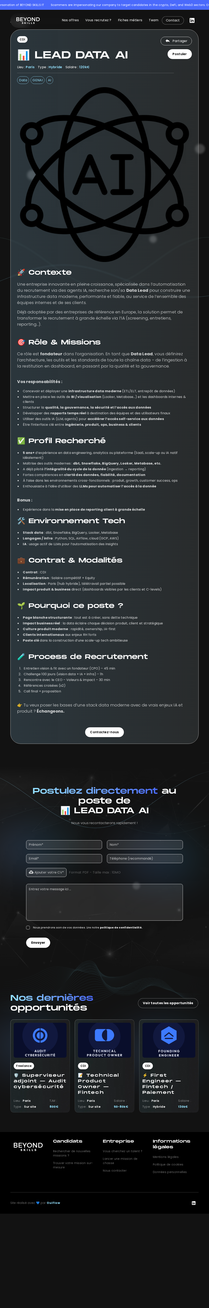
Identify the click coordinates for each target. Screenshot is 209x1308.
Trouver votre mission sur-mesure (73, 1165)
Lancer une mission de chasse (120, 1161)
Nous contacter (114, 1171)
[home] (28, 20)
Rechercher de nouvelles (71, 1153)
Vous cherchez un (122, 1151)
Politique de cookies (168, 1164)
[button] (46, 872)
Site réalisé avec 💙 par (35, 1203)
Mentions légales (166, 1157)
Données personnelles (170, 1172)
